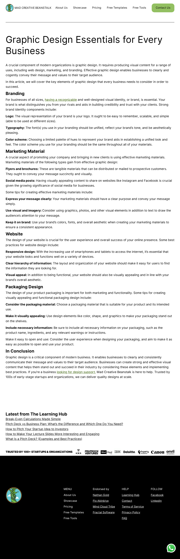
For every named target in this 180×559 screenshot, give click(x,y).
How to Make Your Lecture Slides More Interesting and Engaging (52, 434)
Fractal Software (104, 512)
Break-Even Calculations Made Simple (33, 419)
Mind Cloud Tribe (104, 506)
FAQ (124, 518)
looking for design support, (76, 372)
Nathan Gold (101, 495)
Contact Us (163, 7)
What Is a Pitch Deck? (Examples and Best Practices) (44, 439)
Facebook (157, 495)
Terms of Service (133, 506)
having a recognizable (61, 99)
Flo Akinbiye (101, 500)
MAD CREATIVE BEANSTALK (33, 7)
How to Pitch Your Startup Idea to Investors (37, 429)
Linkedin (156, 500)
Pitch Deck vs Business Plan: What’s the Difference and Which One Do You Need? (64, 424)
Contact (127, 500)
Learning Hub (130, 495)
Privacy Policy (131, 512)
